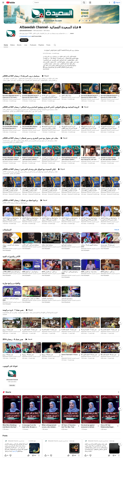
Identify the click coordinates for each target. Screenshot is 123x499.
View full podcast (66, 302)
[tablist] (61, 45)
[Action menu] (39, 455)
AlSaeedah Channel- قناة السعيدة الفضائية (13, 99)
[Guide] (3, 2)
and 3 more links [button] (36, 36)
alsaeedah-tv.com (26, 36)
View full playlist (7, 250)
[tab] (6, 45)
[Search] (84, 2)
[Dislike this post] (10, 455)
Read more (46, 69)
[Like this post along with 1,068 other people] (85, 455)
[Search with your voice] (90, 2)
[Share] (28, 455)
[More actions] (20, 96)
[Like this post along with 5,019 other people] (5, 455)
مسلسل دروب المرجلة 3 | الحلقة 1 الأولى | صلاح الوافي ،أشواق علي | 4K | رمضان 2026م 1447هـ (61, 50)
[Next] (120, 88)
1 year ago (71, 441)
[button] (46, 69)
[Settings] (109, 2)
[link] (22, 448)
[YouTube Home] (10, 2)
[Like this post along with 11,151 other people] (45, 455)
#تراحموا (15, 451)
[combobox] (57, 2)
